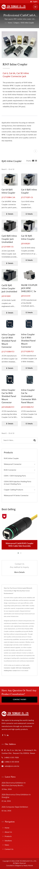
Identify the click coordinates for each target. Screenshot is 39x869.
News (7, 845)
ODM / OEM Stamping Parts (15, 476)
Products (8, 836)
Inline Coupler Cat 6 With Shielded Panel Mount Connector (28, 340)
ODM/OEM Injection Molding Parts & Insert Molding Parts (17, 483)
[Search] (34, 440)
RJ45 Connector (10, 470)
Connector (7, 668)
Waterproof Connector (12, 464)
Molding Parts (8, 670)
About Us (8, 832)
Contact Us (15, 670)
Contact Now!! (19, 699)
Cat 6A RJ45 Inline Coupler (8, 191)
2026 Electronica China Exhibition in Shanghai (16, 795)
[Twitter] (5, 735)
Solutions (8, 841)
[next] (35, 151)
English (35, 1)
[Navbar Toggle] (35, 7)
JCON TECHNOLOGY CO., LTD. (26, 861)
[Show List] (36, 160)
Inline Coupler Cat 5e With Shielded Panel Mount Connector (9, 396)
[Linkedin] (7, 735)
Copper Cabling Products (13, 490)
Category (16, 23)
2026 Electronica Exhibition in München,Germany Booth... (14, 784)
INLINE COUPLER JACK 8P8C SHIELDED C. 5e (29, 288)
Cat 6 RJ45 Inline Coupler (29, 191)
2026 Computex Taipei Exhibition (15, 807)
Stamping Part (26, 668)
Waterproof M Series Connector (16, 495)
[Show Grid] (33, 160)
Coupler (13, 668)
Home (10, 23)
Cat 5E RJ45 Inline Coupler (28, 237)
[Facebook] (2, 735)
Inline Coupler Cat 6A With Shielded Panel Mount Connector (9, 340)
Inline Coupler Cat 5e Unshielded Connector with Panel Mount (28, 396)
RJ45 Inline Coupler (27, 23)
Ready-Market (28, 865)
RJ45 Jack (19, 668)
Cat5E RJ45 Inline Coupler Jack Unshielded (9, 288)
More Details (19, 572)
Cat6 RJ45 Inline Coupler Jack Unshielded (9, 238)
